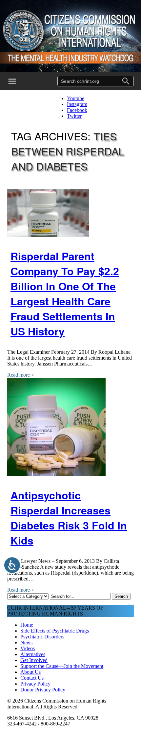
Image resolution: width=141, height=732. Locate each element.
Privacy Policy (35, 684)
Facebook (77, 110)
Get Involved (34, 660)
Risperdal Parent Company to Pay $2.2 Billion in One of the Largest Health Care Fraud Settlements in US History (64, 293)
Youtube (75, 98)
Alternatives (32, 654)
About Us (30, 672)
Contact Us (32, 678)
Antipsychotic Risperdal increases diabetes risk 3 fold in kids (68, 518)
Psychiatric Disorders (42, 636)
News (26, 642)
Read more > (20, 375)
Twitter (74, 116)
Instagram (77, 104)
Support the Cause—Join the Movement (61, 666)
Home (26, 625)
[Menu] (16, 81)
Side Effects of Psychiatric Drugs (54, 631)
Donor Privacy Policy (42, 689)
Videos (27, 648)
